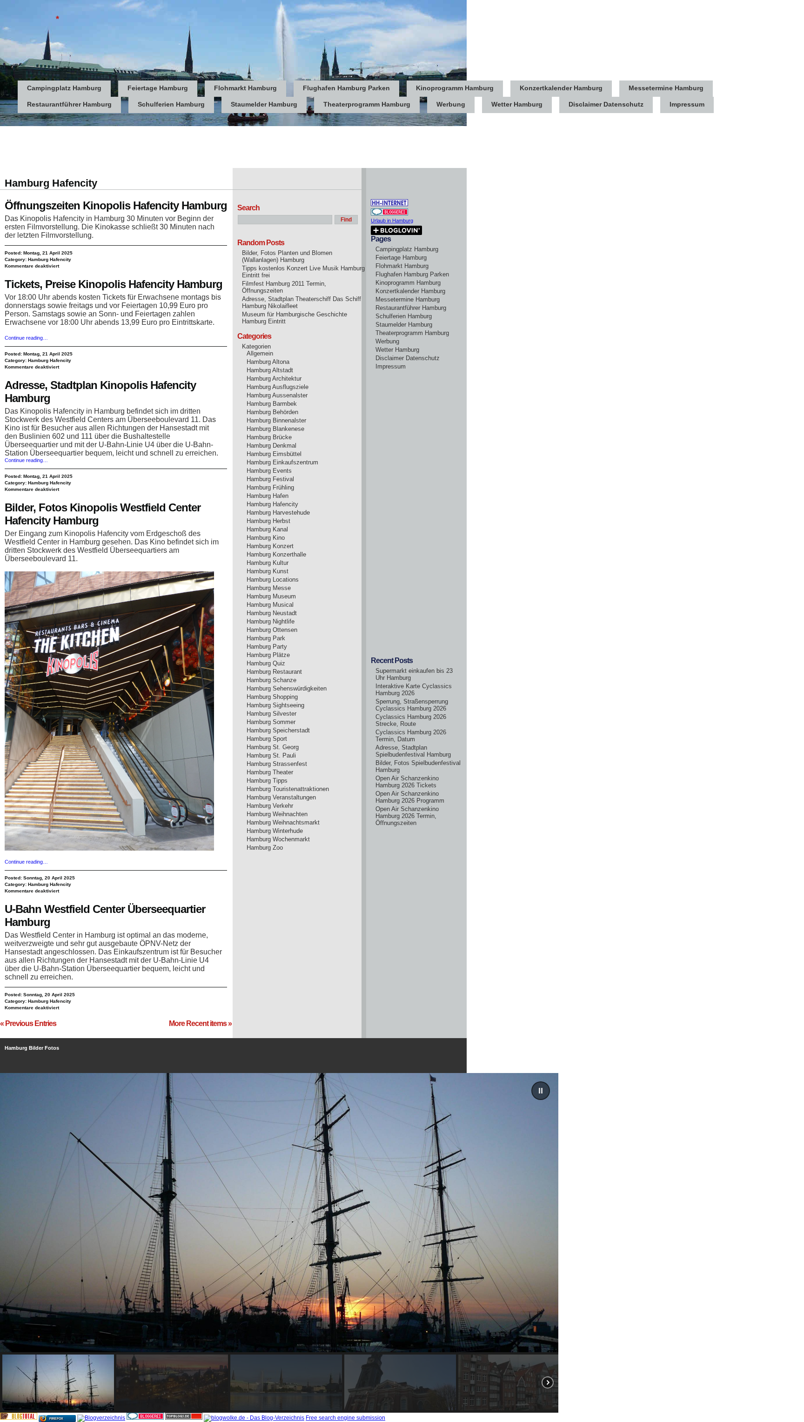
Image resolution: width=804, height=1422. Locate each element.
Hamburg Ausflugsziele (277, 386)
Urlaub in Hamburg (392, 220)
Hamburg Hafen (267, 495)
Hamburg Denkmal (271, 445)
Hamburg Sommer (271, 721)
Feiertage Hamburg (157, 88)
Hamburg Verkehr (270, 805)
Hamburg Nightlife (271, 621)
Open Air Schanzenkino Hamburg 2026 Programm (409, 797)
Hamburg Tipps (267, 780)
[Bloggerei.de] (145, 1418)
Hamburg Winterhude (275, 830)
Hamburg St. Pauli (271, 755)
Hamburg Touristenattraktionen (288, 788)
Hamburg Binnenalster (276, 420)
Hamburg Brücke (269, 437)
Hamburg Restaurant (274, 671)
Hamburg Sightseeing (275, 705)
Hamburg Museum (271, 596)
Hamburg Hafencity (49, 259)
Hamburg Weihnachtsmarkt (283, 822)
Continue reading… (26, 338)
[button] (540, 1090)
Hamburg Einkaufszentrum (282, 462)
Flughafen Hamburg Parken (346, 88)
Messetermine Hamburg (666, 88)
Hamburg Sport (267, 738)
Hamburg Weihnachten (277, 814)
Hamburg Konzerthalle (276, 554)
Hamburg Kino (266, 537)
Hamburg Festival (270, 479)
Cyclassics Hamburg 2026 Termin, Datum (410, 736)
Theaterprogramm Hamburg (366, 104)
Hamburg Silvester (271, 713)
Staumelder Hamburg (264, 104)
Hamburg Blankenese (275, 428)
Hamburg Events (269, 470)
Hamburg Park (266, 638)
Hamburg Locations (273, 579)
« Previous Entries (28, 1023)
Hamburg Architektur (274, 378)
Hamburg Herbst (268, 520)
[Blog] (101, 1418)
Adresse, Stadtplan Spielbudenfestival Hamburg (413, 751)
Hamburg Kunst (267, 571)
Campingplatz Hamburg (64, 88)
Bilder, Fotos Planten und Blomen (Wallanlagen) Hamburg (287, 256)
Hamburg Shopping (272, 696)
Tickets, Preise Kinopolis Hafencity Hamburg (113, 284)
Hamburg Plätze (268, 654)
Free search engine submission (345, 1418)
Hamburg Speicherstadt (278, 730)
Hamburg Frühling (270, 487)
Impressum (687, 104)
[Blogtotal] (18, 1418)
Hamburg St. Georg (273, 747)
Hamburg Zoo (265, 847)
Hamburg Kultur (267, 562)
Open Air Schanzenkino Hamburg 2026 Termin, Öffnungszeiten (407, 815)
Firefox (56, 1418)
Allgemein (260, 353)
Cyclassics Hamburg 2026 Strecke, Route (410, 720)
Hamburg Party (267, 646)
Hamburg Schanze (271, 680)
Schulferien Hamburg (171, 104)
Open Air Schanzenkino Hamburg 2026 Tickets (407, 782)
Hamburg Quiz (266, 663)
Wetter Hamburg (517, 104)
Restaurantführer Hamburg (69, 104)
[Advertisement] (169, 147)
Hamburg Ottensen (272, 629)
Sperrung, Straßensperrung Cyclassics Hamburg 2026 (411, 705)
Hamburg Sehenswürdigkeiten (287, 688)
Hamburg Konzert (270, 546)
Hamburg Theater (270, 772)
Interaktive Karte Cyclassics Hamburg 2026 (413, 690)
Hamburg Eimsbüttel (274, 453)
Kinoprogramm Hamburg (455, 88)
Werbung (450, 104)
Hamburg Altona (268, 361)
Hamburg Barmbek (272, 403)
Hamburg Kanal (267, 529)
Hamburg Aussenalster (277, 395)
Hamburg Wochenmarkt (278, 839)
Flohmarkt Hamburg (245, 88)
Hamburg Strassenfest (277, 763)
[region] (402, 1243)
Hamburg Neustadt (272, 613)
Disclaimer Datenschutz (606, 104)
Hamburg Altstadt (270, 370)
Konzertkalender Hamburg (561, 88)
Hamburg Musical (270, 604)
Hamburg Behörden (272, 412)
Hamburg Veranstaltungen (281, 797)
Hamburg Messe (269, 587)
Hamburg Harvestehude (278, 512)
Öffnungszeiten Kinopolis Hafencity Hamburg (116, 205)
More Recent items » (200, 1023)
